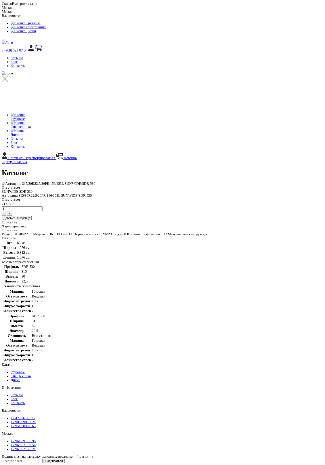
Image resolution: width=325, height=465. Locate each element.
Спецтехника (21, 376)
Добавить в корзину (17, 218)
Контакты (18, 66)
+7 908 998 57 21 (23, 422)
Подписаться (54, 461)
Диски (15, 380)
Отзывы (17, 58)
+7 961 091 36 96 (23, 441)
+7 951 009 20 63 (23, 426)
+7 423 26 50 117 (23, 418)
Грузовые (18, 372)
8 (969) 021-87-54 (14, 50)
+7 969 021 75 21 (23, 449)
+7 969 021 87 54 (23, 445)
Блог (14, 62)
